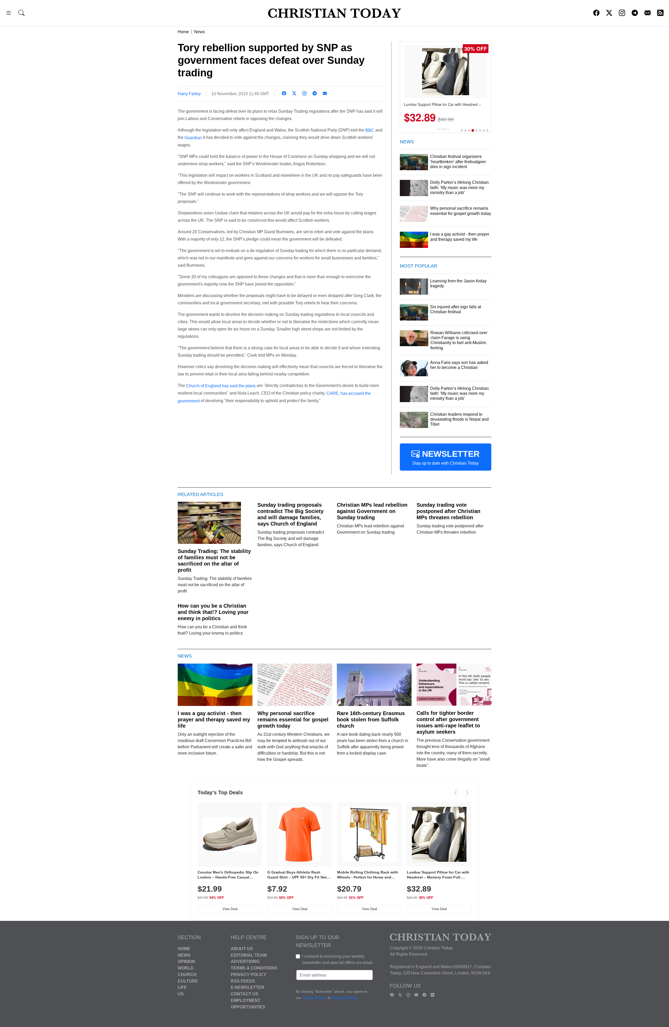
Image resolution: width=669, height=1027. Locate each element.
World (186, 968)
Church (187, 974)
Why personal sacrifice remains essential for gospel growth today (292, 719)
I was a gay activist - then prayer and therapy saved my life (214, 719)
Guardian (193, 137)
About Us (242, 948)
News (199, 32)
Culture (188, 981)
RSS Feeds (243, 981)
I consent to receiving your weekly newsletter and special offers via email (337, 959)
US (181, 994)
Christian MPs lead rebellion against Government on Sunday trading (372, 511)
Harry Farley (189, 94)
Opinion (186, 961)
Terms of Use (314, 998)
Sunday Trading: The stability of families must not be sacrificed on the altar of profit (214, 560)
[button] (8, 14)
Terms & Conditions (254, 968)
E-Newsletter (247, 987)
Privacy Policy (248, 974)
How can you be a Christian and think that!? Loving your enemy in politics (213, 612)
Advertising (245, 961)
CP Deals (443, 129)
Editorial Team (249, 955)
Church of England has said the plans (221, 386)
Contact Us (244, 994)
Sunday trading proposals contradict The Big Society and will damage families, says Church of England (290, 514)
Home (183, 32)
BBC (370, 130)
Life (182, 987)
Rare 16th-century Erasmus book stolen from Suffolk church (371, 719)
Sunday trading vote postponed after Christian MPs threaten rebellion (448, 511)
